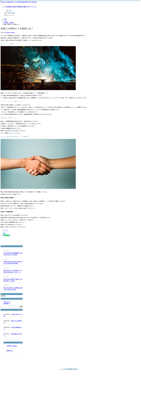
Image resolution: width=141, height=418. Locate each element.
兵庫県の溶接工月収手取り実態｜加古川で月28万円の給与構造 (13, 262)
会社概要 (23, 6)
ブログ (27, 6)
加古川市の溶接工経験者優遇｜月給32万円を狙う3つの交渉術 (13, 254)
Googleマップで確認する (35, 404)
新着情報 (7, 303)
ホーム (5, 6)
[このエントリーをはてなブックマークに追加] (4, 234)
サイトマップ (32, 6)
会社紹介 (14, 6)
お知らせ (7, 302)
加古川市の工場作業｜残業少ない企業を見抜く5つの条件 (13, 280)
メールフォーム (6, 17)
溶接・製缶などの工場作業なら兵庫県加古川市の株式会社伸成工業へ (55, 396)
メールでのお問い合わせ (69, 369)
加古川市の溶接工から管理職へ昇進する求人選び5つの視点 (13, 288)
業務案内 (9, 6)
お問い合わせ (12, 133)
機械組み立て (10, 350)
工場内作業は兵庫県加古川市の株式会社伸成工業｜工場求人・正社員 (46, 413)
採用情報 (18, 6)
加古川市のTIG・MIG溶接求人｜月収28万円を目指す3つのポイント (13, 271)
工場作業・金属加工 (9, 22)
